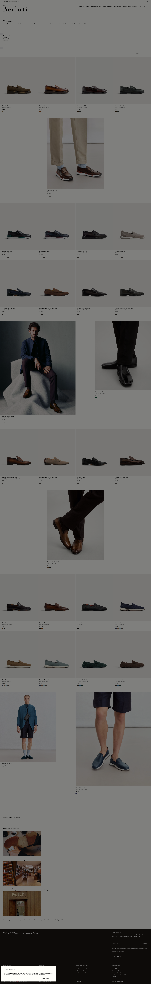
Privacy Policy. (42, 974)
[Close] (54, 967)
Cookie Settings (45, 978)
